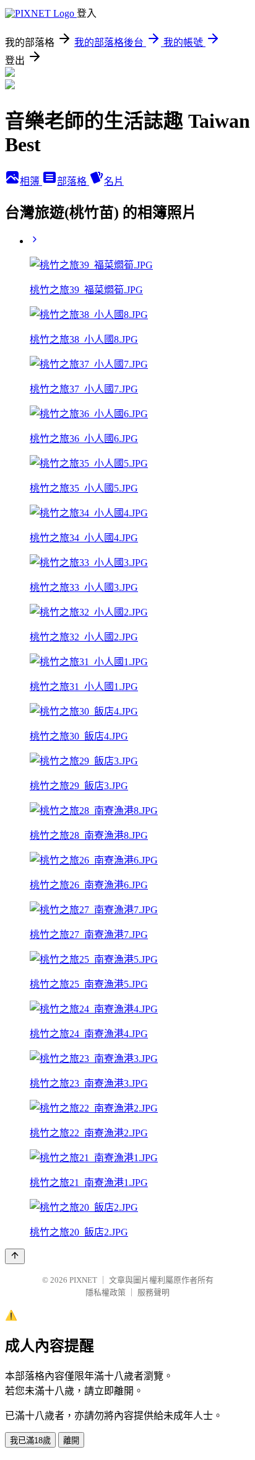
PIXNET (83, 1280)
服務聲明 (153, 1292)
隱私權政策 (105, 1292)
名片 (114, 181)
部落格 (73, 181)
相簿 (31, 181)
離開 (71, 1440)
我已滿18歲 (30, 1440)
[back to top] (15, 1256)
